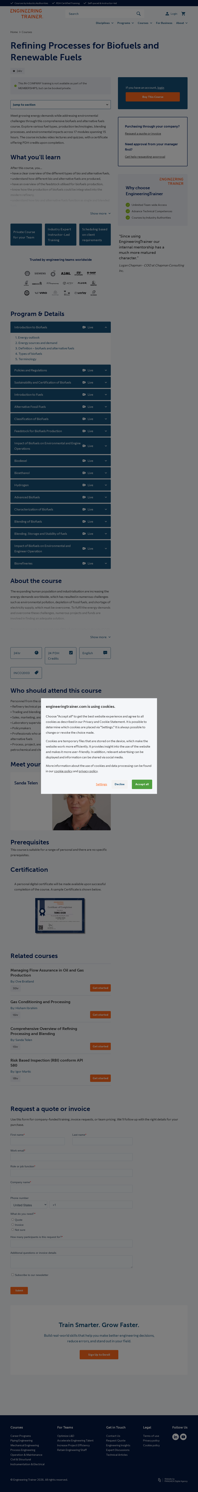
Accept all (142, 784)
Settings (101, 784)
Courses (27, 32)
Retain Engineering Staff (72, 1449)
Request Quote (115, 1440)
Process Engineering (22, 1449)
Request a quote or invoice (143, 133)
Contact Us (113, 1435)
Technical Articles (117, 1454)
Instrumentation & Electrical (27, 1464)
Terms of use (151, 1435)
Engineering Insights (118, 1445)
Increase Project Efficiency (73, 1445)
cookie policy (63, 771)
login (160, 87)
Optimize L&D (65, 1435)
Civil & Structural (20, 1459)
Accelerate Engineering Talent (75, 1440)
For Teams (65, 1427)
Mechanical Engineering (24, 1445)
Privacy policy (151, 1440)
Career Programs (20, 1435)
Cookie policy (151, 1445)
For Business (164, 23)
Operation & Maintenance (26, 1454)
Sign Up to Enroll (99, 1354)
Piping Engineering (21, 1440)
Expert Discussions (118, 1449)
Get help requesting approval (145, 156)
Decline (120, 784)
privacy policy (88, 771)
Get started (100, 987)
